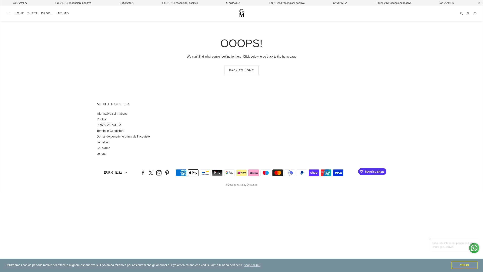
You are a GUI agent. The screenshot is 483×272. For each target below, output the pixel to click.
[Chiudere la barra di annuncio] (479, 3)
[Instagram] (159, 172)
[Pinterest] (167, 172)
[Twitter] (151, 173)
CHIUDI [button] (464, 265)
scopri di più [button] (252, 265)
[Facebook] (143, 172)
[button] (8, 13)
